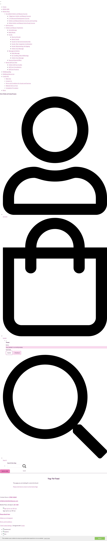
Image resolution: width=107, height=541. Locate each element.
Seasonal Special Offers (15, 60)
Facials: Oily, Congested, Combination (22, 44)
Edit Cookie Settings (6, 525)
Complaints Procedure (12, 88)
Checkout (17, 353)
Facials (10, 35)
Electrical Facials (16, 37)
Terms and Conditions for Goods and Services (18, 83)
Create (23, 525)
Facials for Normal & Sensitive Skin (21, 42)
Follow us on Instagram (6, 518)
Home (4, 7)
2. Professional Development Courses (19, 18)
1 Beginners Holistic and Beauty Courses (20, 16)
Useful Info (6, 76)
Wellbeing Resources (8, 74)
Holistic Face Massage (18, 48)
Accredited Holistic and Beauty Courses (16, 14)
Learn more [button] (47, 538)
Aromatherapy (13, 30)
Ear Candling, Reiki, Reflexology (20, 55)
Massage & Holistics (14, 51)
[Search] (24, 466)
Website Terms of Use (12, 86)
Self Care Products (14, 69)
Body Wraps (12, 32)
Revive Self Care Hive (11, 62)
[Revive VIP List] (10, 508)
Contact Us (9, 81)
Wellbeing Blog (7, 72)
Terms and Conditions (6, 522)
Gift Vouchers (9, 25)
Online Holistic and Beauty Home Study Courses (22, 23)
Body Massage (16, 53)
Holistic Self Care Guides (15, 65)
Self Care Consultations (15, 67)
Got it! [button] (99, 538)
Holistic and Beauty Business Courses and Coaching (23, 21)
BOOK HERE (6, 9)
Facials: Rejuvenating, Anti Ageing (21, 46)
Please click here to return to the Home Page (25, 487)
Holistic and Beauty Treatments (14, 28)
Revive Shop (6, 11)
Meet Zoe (8, 79)
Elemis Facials (15, 39)
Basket (9, 353)
